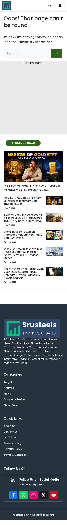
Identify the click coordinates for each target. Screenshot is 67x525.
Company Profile (14, 399)
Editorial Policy (13, 449)
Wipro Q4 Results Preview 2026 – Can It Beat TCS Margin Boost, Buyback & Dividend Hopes (23, 253)
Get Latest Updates (31, 484)
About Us (9, 426)
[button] (50, 5)
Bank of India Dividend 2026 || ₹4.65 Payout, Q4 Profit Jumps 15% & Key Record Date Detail (23, 218)
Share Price (11, 405)
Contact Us (10, 431)
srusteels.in (22, 514)
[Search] (56, 53)
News (7, 393)
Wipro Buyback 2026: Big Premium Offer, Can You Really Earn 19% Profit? (23, 235)
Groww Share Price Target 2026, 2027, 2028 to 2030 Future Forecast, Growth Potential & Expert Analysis (24, 273)
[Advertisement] (33, 100)
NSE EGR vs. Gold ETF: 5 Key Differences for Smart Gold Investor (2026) (22, 201)
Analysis (9, 388)
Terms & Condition (15, 454)
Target (8, 382)
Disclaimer (10, 437)
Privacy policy (12, 443)
